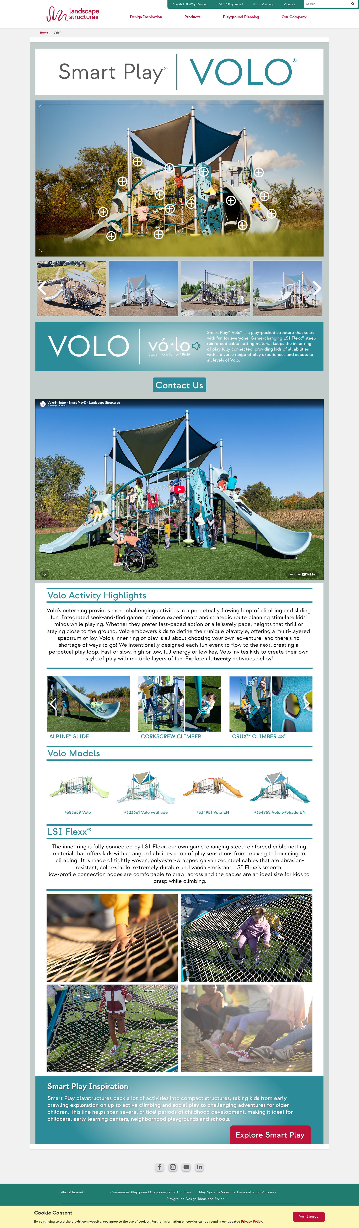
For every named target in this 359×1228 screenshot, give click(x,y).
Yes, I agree (308, 1217)
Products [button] (192, 17)
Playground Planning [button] (241, 17)
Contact (289, 4)
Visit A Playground (231, 4)
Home (44, 32)
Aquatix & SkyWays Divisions (191, 4)
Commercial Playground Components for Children (150, 1192)
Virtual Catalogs (263, 4)
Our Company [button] (294, 17)
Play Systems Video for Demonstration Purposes (237, 1192)
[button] (103, 212)
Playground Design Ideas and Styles (195, 1199)
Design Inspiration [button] (146, 17)
